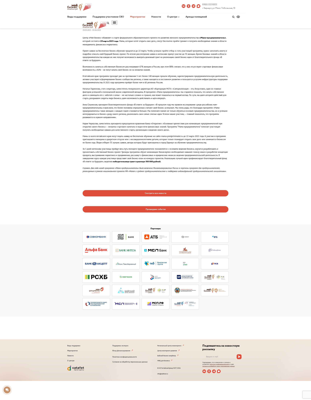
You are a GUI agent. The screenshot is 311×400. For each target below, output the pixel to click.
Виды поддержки (76, 17)
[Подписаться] (239, 356)
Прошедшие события (156, 209)
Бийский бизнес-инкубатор (166, 356)
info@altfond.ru (162, 374)
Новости (156, 17)
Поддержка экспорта (120, 346)
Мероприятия (137, 17)
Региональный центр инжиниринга (169, 346)
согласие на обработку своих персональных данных (218, 366)
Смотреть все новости (155, 193)
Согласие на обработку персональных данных (129, 362)
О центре (172, 17)
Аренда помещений (196, 17)
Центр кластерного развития (167, 351)
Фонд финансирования (121, 351)
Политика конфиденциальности (124, 357)
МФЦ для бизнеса (163, 361)
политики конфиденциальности (220, 364)
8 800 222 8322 (209, 4)
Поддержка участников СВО (108, 17)
